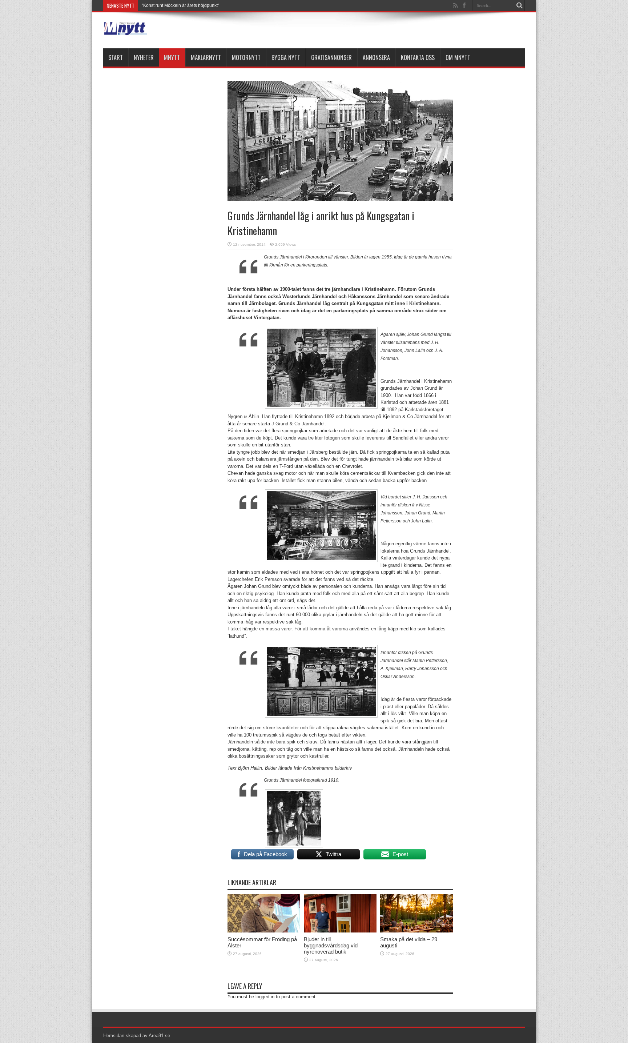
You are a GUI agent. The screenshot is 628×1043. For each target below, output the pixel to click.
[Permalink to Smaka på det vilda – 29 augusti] (416, 931)
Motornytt (246, 57)
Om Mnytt (458, 57)
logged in (264, 996)
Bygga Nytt (285, 57)
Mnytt (172, 57)
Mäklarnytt (206, 57)
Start (115, 57)
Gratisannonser (331, 57)
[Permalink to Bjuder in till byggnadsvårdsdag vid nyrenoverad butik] (340, 931)
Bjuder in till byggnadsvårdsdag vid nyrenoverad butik (331, 945)
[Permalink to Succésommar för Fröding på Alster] (264, 931)
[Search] (519, 5)
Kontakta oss (418, 57)
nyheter (144, 57)
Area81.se (159, 1035)
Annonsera (376, 57)
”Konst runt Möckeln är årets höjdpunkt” (180, 5)
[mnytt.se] (125, 30)
